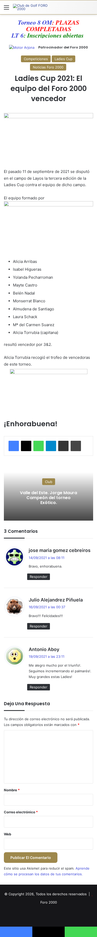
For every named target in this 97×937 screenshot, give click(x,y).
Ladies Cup (63, 59)
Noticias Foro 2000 (48, 67)
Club (48, 482)
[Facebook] (14, 446)
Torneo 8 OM (35, 22)
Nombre (12, 790)
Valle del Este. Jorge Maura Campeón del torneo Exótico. (48, 498)
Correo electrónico (21, 812)
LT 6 (14, 35)
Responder (38, 577)
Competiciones (36, 59)
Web (7, 834)
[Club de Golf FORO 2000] (33, 7)
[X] (26, 446)
